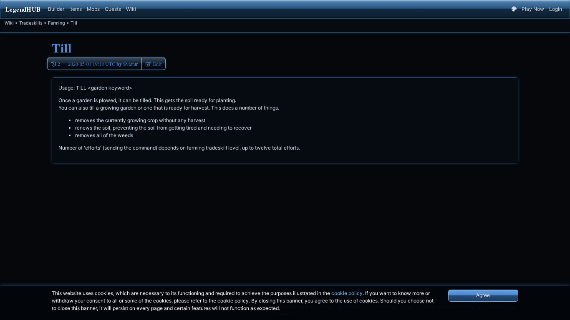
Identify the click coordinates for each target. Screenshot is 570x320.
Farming (56, 23)
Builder (56, 9)
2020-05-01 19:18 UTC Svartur (103, 64)
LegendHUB (22, 9)
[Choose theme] (514, 9)
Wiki (131, 9)
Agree (483, 295)
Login (555, 9)
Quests (113, 9)
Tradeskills (31, 23)
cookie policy (347, 293)
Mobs (93, 9)
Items (75, 9)
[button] (153, 64)
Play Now (533, 9)
